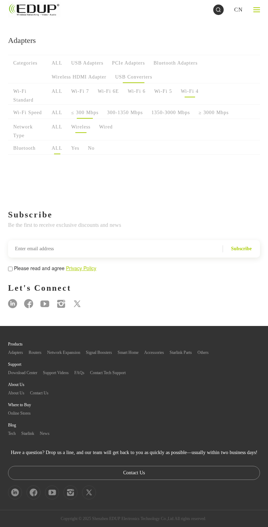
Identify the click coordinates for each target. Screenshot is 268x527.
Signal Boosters (99, 352)
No (91, 148)
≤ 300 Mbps (84, 112)
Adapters (15, 352)
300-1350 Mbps (125, 112)
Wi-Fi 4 (190, 91)
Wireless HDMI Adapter (79, 77)
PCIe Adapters (128, 63)
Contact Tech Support (108, 372)
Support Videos (56, 372)
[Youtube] (45, 304)
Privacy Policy (81, 268)
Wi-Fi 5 (163, 91)
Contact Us (39, 393)
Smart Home (128, 352)
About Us (16, 393)
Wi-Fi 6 (137, 91)
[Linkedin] (12, 304)
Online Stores (19, 413)
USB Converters (133, 77)
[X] (77, 304)
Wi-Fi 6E (108, 91)
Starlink (27, 433)
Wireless (80, 126)
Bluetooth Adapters (176, 63)
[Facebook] (28, 304)
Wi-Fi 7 (80, 91)
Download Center (22, 372)
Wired (106, 126)
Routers (35, 352)
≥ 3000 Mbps (214, 112)
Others (203, 352)
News (45, 433)
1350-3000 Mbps (170, 112)
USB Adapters (87, 63)
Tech (12, 433)
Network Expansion (63, 352)
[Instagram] (61, 304)
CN (238, 10)
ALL (57, 63)
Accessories (154, 352)
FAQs (79, 372)
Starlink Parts (181, 352)
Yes (75, 148)
